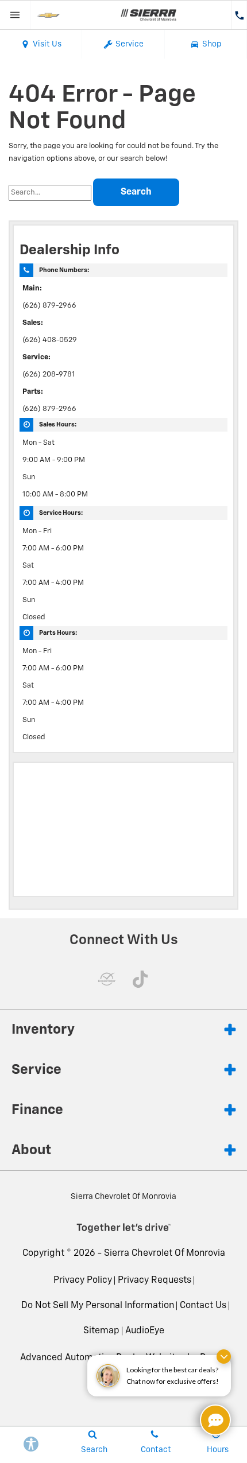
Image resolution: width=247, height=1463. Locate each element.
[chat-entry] (215, 1419)
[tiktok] (140, 979)
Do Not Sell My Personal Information (97, 1305)
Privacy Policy (82, 1280)
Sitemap (101, 1331)
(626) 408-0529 (49, 340)
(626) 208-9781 (48, 374)
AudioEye (144, 1331)
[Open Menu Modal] (15, 15)
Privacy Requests (154, 1280)
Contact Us (203, 1305)
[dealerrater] (106, 979)
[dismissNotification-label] (224, 1356)
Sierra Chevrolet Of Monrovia (164, 1253)
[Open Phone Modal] (239, 15)
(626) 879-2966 (49, 305)
